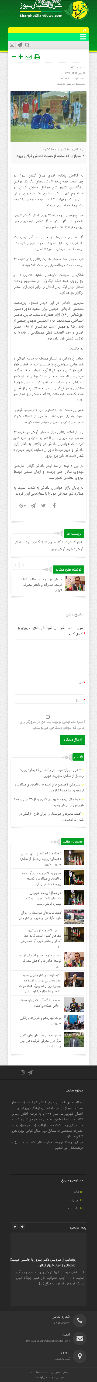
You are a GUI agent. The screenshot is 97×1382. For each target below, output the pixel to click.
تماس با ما (73, 1208)
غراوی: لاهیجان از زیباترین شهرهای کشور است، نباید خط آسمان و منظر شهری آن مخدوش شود (41, 939)
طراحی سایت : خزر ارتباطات (49, 1377)
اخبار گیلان (75, 542)
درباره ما (74, 1200)
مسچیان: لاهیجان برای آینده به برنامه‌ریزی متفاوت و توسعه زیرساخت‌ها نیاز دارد (49, 788)
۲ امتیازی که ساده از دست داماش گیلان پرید (50, 156)
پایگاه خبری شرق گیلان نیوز (45, 542)
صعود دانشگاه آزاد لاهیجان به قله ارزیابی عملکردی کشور (40, 1003)
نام (80, 683)
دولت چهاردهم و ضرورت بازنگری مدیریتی (40, 1020)
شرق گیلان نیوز (32, 176)
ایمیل (78, 700)
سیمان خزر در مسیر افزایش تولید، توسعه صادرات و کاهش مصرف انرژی (40, 585)
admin (65, 78)
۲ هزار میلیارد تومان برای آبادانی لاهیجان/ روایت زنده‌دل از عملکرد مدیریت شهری (51, 773)
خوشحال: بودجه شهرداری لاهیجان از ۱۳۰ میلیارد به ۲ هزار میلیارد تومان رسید (41, 898)
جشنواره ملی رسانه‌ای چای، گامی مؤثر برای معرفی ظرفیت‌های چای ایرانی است (40, 1041)
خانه (76, 1192)
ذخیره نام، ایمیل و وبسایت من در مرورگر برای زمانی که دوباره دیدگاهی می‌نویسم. (52, 725)
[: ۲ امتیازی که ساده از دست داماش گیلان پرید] (29, 56)
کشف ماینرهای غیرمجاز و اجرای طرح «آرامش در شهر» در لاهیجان (40, 915)
